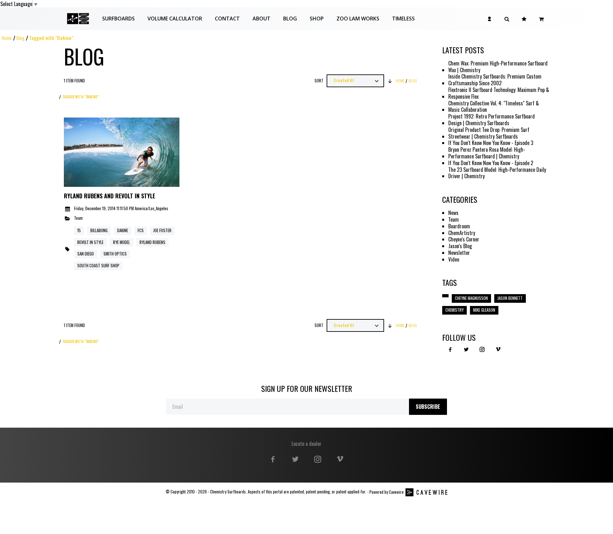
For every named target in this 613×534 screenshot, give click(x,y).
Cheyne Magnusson (471, 298)
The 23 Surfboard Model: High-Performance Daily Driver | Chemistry (497, 173)
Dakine (122, 230)
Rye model (121, 242)
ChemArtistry (461, 233)
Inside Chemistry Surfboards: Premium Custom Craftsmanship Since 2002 (494, 80)
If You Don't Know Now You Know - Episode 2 (490, 163)
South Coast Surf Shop (98, 266)
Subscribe (428, 406)
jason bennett (510, 298)
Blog (20, 37)
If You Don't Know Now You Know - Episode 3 (490, 143)
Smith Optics (115, 254)
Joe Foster (162, 230)
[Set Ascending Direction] (390, 81)
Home (7, 37)
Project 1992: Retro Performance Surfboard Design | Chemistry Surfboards (491, 119)
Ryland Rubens (152, 242)
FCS (141, 230)
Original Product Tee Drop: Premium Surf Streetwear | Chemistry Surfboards (488, 133)
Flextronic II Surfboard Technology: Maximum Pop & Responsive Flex (498, 93)
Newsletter (459, 252)
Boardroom (459, 226)
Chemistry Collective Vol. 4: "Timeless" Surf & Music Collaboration (493, 106)
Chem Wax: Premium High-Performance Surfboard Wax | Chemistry (498, 66)
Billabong (99, 230)
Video (453, 259)
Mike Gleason (484, 310)
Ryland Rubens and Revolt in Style (109, 196)
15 (79, 230)
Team (78, 218)
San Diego (85, 254)
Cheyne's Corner (463, 239)
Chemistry (454, 310)
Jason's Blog (460, 246)
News (453, 213)
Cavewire (396, 492)
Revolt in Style (90, 242)
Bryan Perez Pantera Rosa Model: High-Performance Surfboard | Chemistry (486, 153)
